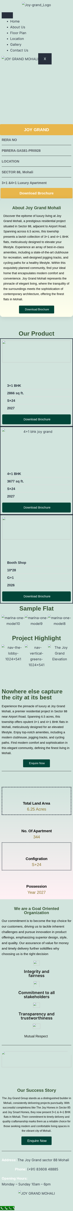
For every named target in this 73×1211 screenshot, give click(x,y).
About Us (17, 27)
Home (15, 21)
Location (17, 39)
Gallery (15, 44)
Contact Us (19, 50)
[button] (5, 621)
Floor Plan (18, 33)
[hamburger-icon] (7, 15)
